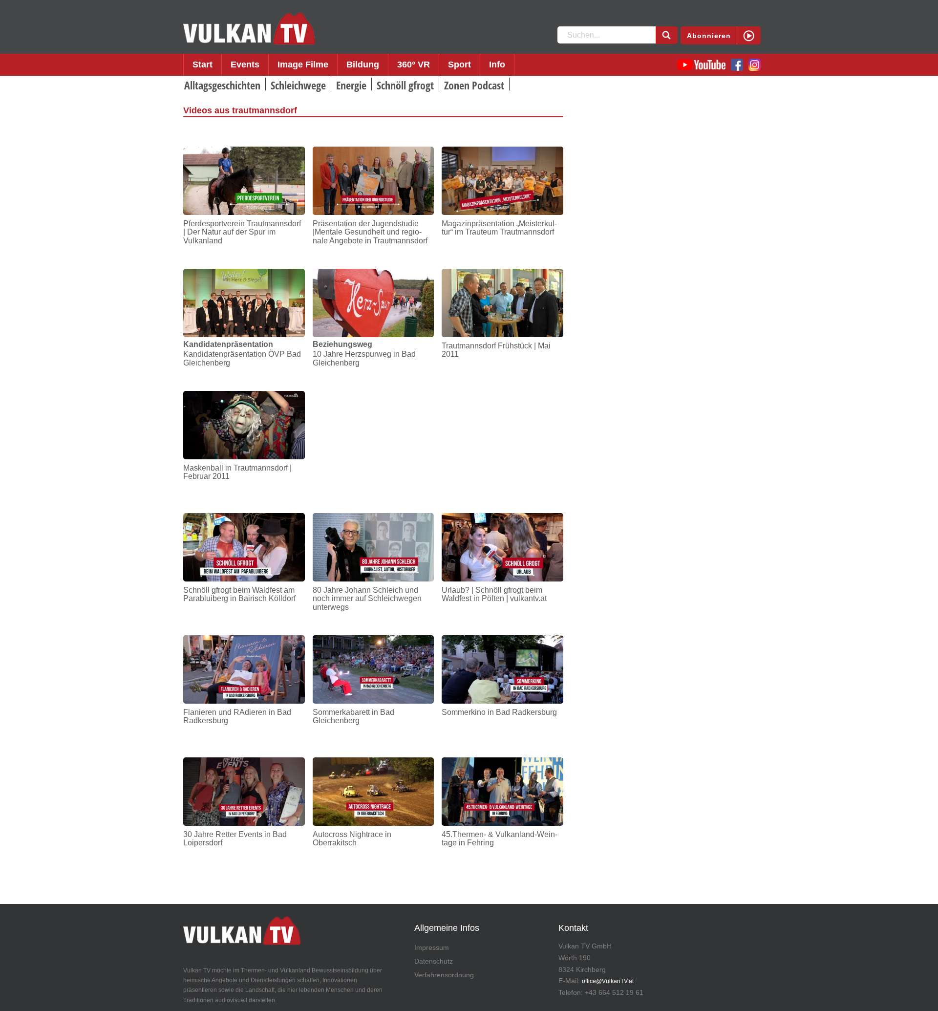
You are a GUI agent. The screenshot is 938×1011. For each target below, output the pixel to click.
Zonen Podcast (474, 85)
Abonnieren (709, 36)
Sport (459, 64)
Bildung (362, 64)
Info (497, 64)
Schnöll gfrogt (405, 85)
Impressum (431, 947)
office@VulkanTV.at (608, 981)
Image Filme (302, 64)
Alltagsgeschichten (222, 85)
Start (202, 64)
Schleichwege (298, 85)
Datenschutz (433, 961)
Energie (351, 85)
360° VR (413, 64)
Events (245, 64)
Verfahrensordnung (444, 975)
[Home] (249, 29)
